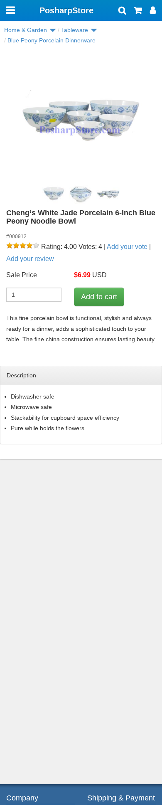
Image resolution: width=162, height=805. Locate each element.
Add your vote (127, 246)
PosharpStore (66, 10)
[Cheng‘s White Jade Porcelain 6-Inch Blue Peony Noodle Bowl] (81, 119)
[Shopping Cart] (138, 11)
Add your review (30, 258)
